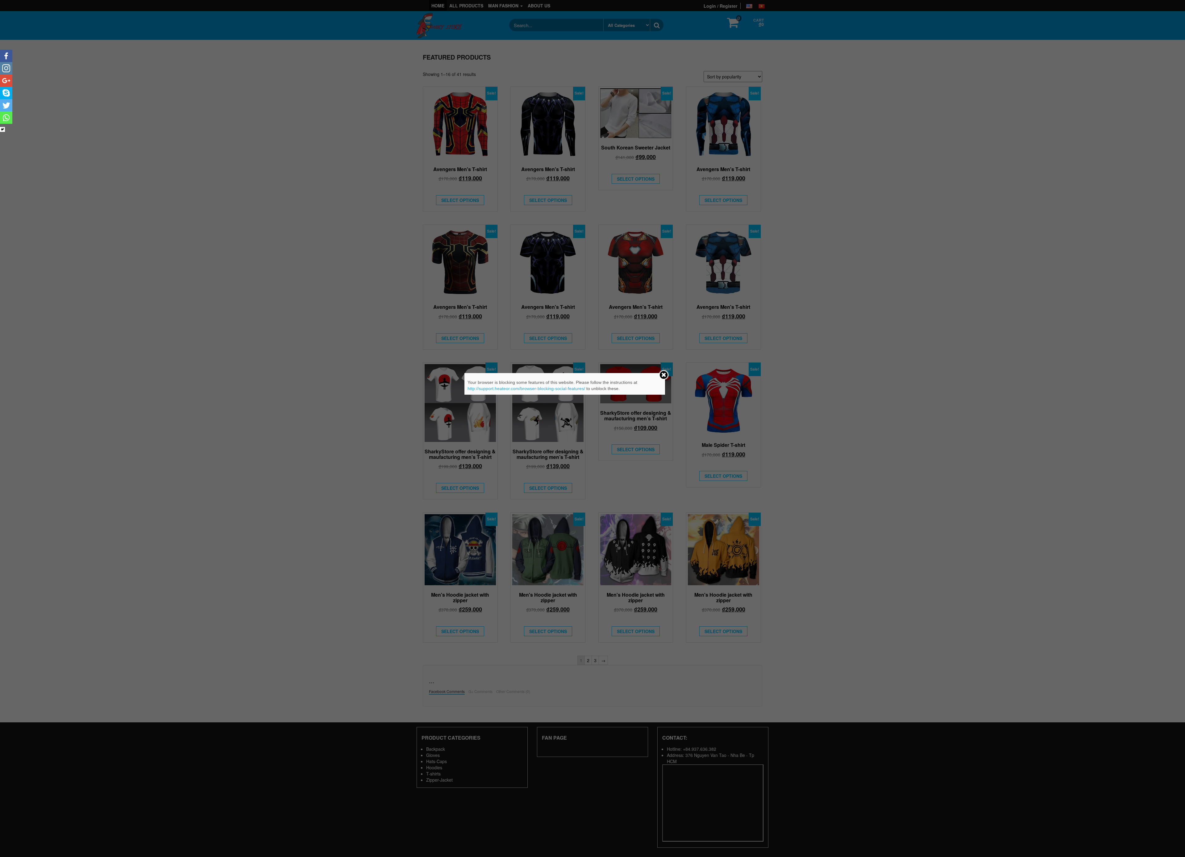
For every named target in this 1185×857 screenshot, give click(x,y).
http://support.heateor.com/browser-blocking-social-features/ (526, 388)
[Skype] (6, 93)
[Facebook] (6, 56)
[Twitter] (6, 105)
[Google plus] (6, 80)
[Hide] (2, 129)
